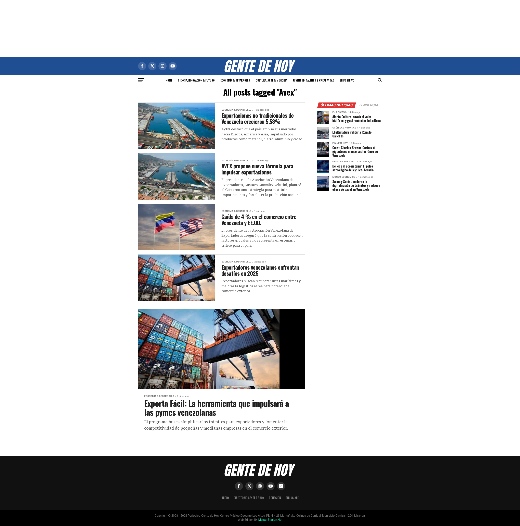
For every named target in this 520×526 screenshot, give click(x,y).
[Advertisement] (260, 28)
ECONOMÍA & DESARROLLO (235, 80)
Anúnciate (292, 498)
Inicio (225, 498)
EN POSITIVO (347, 80)
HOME (169, 80)
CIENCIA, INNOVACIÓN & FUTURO (196, 80)
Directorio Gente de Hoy (249, 498)
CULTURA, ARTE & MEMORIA (271, 80)
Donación (275, 498)
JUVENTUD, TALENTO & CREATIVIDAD (313, 80)
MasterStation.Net (270, 520)
